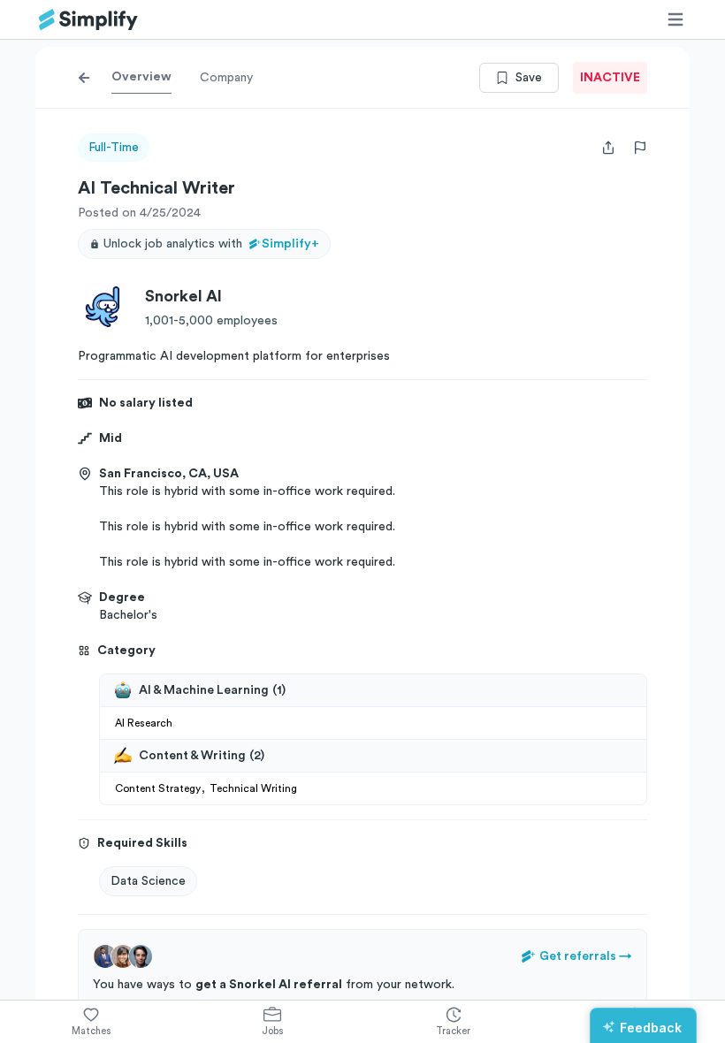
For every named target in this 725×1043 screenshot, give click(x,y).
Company (226, 78)
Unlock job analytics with (211, 244)
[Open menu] (675, 19)
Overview (141, 77)
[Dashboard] (88, 20)
